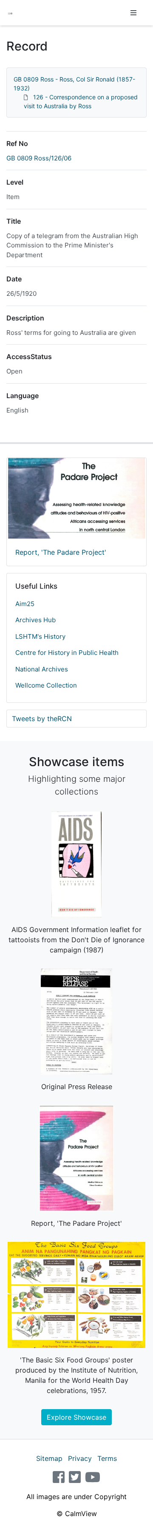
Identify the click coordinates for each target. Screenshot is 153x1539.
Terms (107, 1458)
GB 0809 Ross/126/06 (38, 158)
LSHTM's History (40, 636)
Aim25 (24, 604)
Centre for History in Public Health (67, 653)
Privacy (80, 1458)
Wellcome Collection (46, 685)
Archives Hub (35, 620)
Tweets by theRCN (42, 718)
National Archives (41, 669)
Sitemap (49, 1458)
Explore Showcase (76, 1417)
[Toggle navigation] (133, 12)
